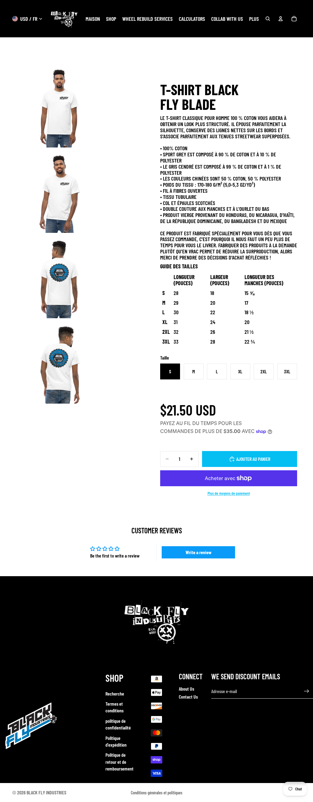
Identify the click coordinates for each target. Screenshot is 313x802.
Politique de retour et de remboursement (119, 761)
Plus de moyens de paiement (229, 493)
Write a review (199, 552)
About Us (186, 689)
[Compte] (280, 18)
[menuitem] (254, 18)
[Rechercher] (267, 18)
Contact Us (188, 696)
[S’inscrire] (306, 691)
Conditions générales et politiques (156, 792)
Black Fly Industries (46, 792)
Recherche (114, 693)
